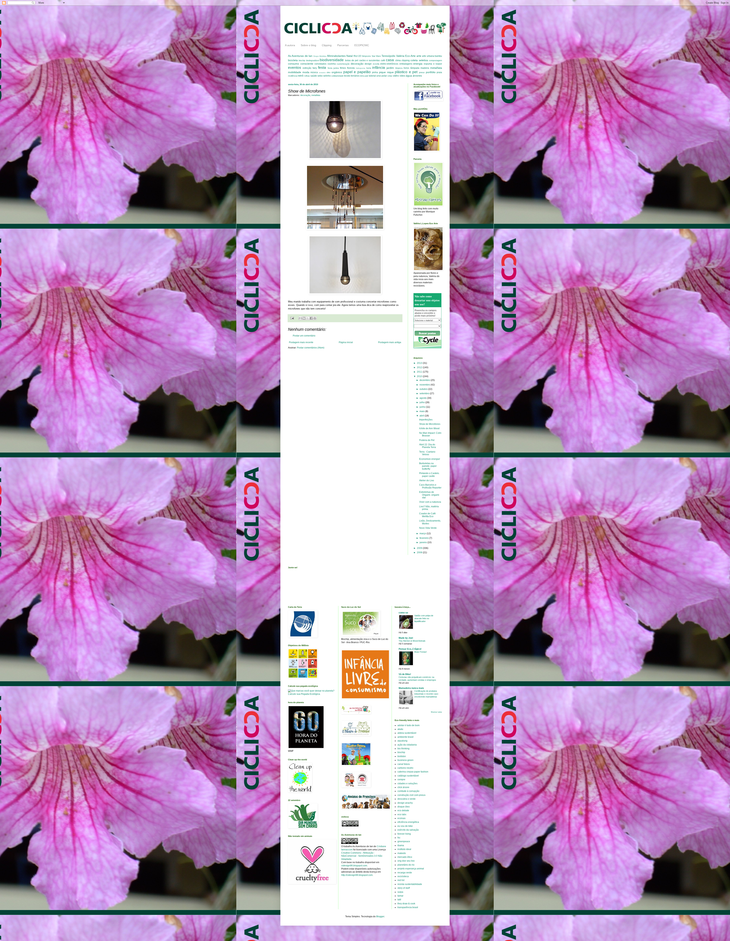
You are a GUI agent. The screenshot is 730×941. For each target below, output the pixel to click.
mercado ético (405, 857)
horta (368, 68)
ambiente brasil (405, 737)
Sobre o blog (308, 45)
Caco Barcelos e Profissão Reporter (430, 486)
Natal (349, 55)
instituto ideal (404, 849)
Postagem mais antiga (389, 342)
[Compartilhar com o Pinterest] (315, 318)
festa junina (333, 68)
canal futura (404, 764)
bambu (438, 56)
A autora (290, 45)
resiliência (292, 76)
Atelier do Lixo (426, 480)
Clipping (327, 45)
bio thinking (403, 748)
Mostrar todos (436, 712)
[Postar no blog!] (304, 318)
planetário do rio (406, 864)
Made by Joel (406, 638)
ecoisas (401, 818)
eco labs (402, 814)
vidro (396, 75)
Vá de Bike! (405, 674)
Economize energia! (429, 459)
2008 (420, 552)
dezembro (425, 380)
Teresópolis (388, 55)
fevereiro (424, 538)
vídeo (402, 75)
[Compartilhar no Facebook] (311, 318)
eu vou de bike (405, 826)
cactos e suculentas (369, 60)
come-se (403, 612)
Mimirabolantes (336, 55)
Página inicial (346, 342)
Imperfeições (425, 419)
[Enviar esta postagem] (292, 318)
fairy (315, 68)
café (383, 60)
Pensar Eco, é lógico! (410, 649)
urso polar (381, 75)
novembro (425, 384)
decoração (357, 63)
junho (423, 407)
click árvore (403, 787)
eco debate (403, 810)
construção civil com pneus (411, 795)
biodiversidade (332, 60)
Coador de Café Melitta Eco (427, 515)
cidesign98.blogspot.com (354, 865)
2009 (420, 548)
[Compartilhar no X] (307, 318)
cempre (401, 779)
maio (422, 411)
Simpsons (366, 56)
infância (378, 68)
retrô (300, 75)
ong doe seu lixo (406, 860)
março (423, 533)
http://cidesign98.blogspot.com (357, 875)
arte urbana (428, 56)
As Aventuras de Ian (300, 55)
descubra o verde (407, 799)
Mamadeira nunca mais (411, 688)
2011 (420, 371)
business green (405, 760)
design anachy (405, 803)
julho (422, 402)
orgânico (337, 72)
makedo (402, 853)
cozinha (332, 64)
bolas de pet (351, 60)
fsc (399, 837)
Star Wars (376, 56)
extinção (307, 68)
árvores (417, 75)
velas (389, 76)
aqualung (402, 740)
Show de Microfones (429, 424)
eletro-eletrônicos (389, 64)
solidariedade (337, 76)
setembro (425, 393)
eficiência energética (408, 822)
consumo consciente (300, 63)
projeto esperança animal (411, 868)
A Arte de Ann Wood (429, 428)
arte (419, 55)
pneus (422, 72)
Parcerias (343, 45)
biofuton (402, 756)
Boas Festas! (420, 652)
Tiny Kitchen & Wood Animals (412, 641)
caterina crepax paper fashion (413, 771)
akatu (400, 729)
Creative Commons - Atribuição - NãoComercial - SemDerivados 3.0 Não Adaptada (361, 856)
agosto (423, 398)
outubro (424, 389)
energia (417, 63)
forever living (404, 834)
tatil (399, 899)
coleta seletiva (419, 60)
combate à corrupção (408, 791)
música (314, 72)
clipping (406, 60)
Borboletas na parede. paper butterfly (428, 466)
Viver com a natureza (430, 502)
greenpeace (404, 841)
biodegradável (312, 60)
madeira (425, 68)
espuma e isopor (433, 64)
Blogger (380, 916)
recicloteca (403, 876)
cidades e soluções (407, 783)
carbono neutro (405, 768)
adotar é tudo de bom (409, 725)
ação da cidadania (407, 744)
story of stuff (404, 888)
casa (390, 60)
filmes (343, 68)
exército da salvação (408, 830)
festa (322, 68)
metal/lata (436, 67)
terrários (355, 75)
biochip (302, 60)
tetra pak (364, 76)
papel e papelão (357, 72)
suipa (400, 892)
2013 (420, 363)
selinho (327, 75)
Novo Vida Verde (428, 528)
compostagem (435, 60)
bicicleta (293, 60)
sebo (320, 75)
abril (422, 415)
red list (401, 880)
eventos (294, 68)
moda (305, 72)
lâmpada (414, 68)
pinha (375, 72)
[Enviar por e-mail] (300, 318)
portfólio (431, 72)
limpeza (398, 68)
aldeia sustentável (407, 733)
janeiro (423, 542)
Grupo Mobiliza (319, 56)
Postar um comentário (304, 335)
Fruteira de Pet (426, 440)
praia (439, 72)
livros (406, 68)
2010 (420, 376)
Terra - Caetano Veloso (427, 453)
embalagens (405, 64)
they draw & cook (406, 903)
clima (398, 60)
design (368, 64)
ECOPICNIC (361, 45)
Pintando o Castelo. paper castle (429, 474)
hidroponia (360, 68)
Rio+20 (357, 56)
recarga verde (405, 872)
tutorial (372, 75)
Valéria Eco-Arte (406, 55)
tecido (347, 75)
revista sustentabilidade (410, 884)
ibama (401, 845)
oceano (322, 72)
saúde (313, 75)
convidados (320, 64)
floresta (351, 68)
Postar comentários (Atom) (310, 347)
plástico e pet (406, 72)
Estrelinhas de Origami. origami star (429, 495)
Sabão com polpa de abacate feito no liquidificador (423, 618)
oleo (328, 72)
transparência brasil (408, 907)
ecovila (376, 64)
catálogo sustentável (408, 775)
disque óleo (404, 806)
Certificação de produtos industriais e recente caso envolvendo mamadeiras (426, 694)
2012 (420, 367)
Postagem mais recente (301, 342)
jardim (390, 67)
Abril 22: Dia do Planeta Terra (427, 446)
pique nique (386, 72)
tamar (400, 895)
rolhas (307, 76)
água (409, 75)
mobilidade (294, 72)
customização (343, 64)
